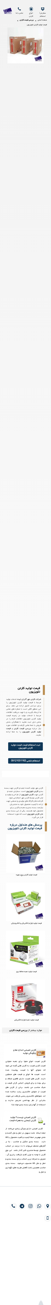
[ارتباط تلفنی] (13, 1226)
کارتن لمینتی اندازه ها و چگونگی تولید (24, 1051)
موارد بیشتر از (25, 1030)
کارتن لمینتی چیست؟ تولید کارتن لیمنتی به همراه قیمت (22, 1118)
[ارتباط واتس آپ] (38, 1226)
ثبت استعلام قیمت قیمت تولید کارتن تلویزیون (25, 746)
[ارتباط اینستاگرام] (29, 1226)
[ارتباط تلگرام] (21, 1226)
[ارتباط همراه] (47, 1238)
